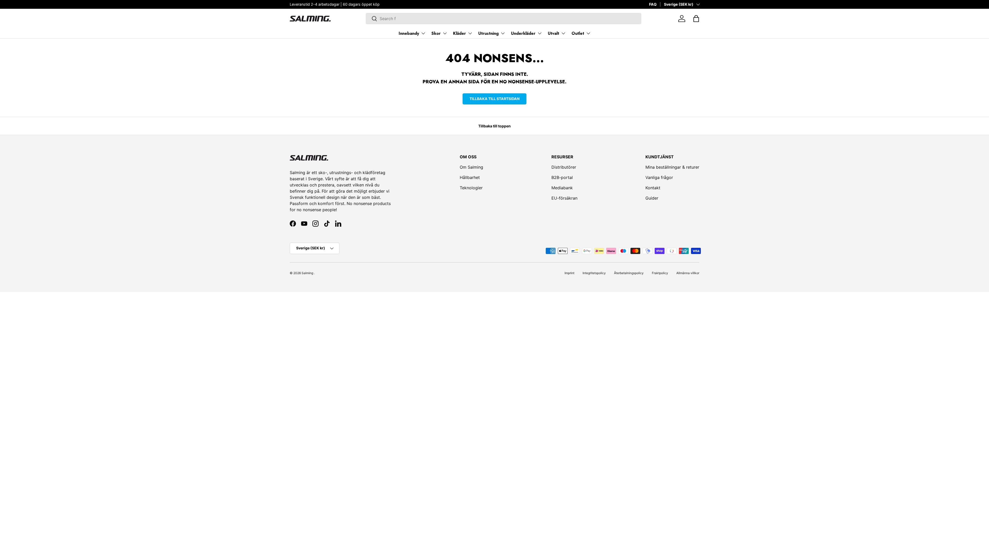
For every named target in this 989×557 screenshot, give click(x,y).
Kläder (459, 33)
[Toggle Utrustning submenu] (503, 33)
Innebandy (409, 33)
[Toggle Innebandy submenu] (423, 33)
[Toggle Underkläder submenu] (539, 33)
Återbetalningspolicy (629, 273)
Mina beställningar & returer (672, 167)
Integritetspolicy (594, 273)
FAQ (653, 4)
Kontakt (652, 187)
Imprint (569, 273)
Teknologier (471, 187)
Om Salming (471, 167)
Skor (436, 33)
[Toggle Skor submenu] (445, 33)
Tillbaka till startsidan (494, 98)
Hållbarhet (470, 177)
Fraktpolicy (660, 273)
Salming (307, 273)
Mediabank (562, 187)
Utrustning (488, 33)
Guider (651, 198)
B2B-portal (562, 177)
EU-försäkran (564, 198)
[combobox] (503, 18)
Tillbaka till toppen (494, 126)
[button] (696, 18)
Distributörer (563, 167)
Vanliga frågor (659, 177)
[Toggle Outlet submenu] (588, 33)
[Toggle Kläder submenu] (470, 33)
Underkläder (523, 33)
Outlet (578, 33)
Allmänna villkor (687, 273)
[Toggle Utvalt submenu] (563, 33)
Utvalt (553, 33)
